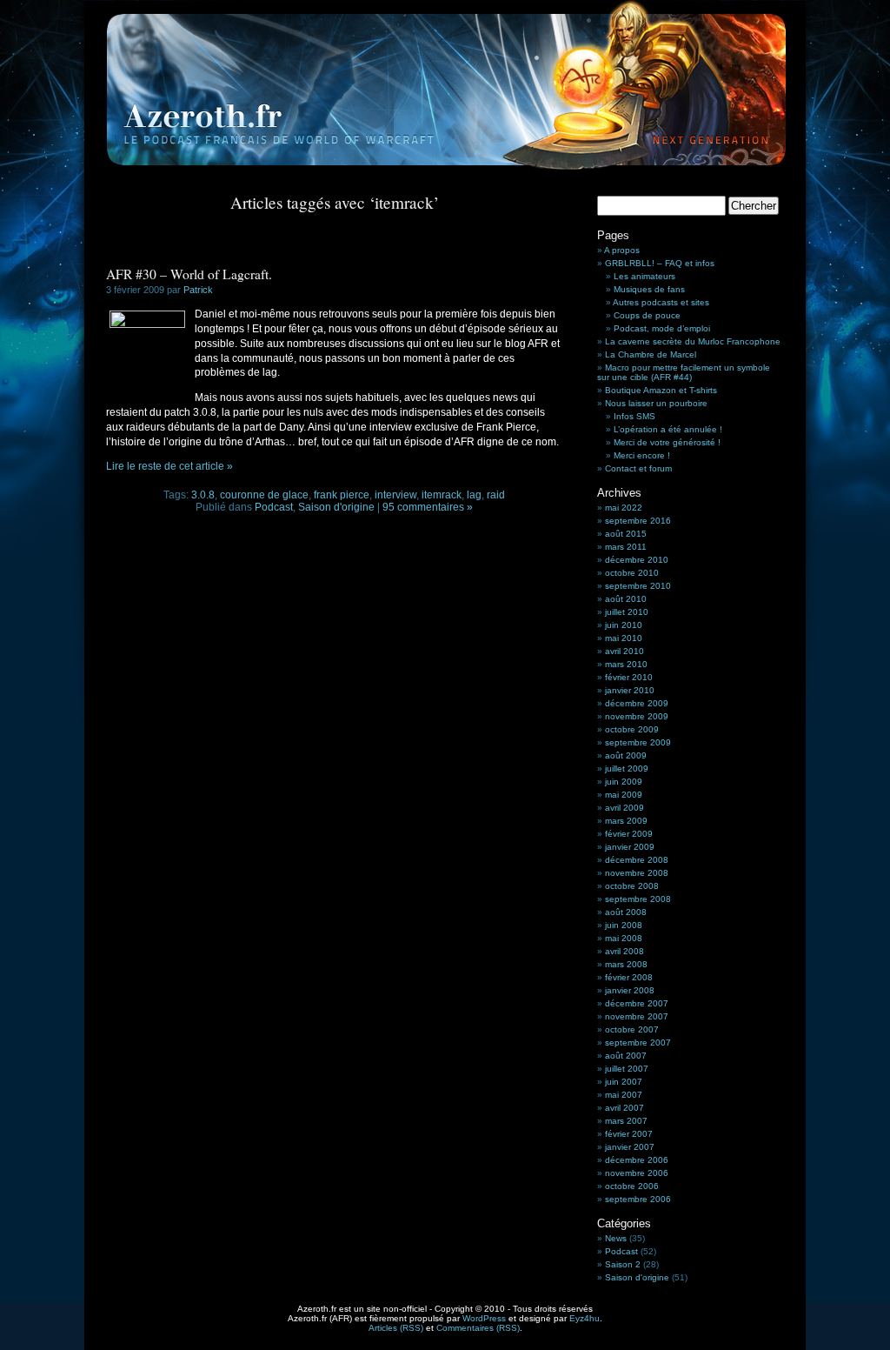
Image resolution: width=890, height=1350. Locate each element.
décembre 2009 (636, 703)
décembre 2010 (636, 560)
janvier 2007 (629, 1147)
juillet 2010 (626, 612)
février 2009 (629, 834)
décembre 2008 (636, 860)
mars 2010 (626, 664)
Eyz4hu (584, 1318)
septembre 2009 (638, 742)
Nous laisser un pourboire (656, 403)
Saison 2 (623, 1264)
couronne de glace (264, 495)
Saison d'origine (336, 507)
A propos (622, 250)
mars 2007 (626, 1121)
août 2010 (626, 599)
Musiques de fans (649, 289)
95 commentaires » (427, 507)
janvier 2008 (629, 990)
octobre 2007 (632, 1029)
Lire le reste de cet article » (169, 466)
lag (474, 495)
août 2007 (626, 1055)
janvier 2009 (629, 847)
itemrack (442, 495)
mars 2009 (626, 820)
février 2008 (629, 977)
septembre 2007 (638, 1042)
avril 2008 (624, 951)
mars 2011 (626, 546)
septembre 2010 (638, 586)
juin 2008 (623, 925)
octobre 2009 (632, 729)
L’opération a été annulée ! (668, 429)
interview (395, 495)
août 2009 (626, 755)
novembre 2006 (636, 1173)
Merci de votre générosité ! (667, 442)
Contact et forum (638, 468)
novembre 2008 (636, 873)
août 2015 (626, 533)
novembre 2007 (636, 1016)
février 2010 (629, 677)
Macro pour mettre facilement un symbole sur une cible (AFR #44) (683, 372)
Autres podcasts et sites (661, 302)
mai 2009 (623, 794)
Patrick (198, 289)
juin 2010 (623, 625)
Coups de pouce (647, 315)
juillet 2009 (626, 768)
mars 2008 (626, 964)
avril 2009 (624, 807)
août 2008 (626, 912)
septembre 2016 (638, 520)
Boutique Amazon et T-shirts (661, 390)
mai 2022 (623, 507)
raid (496, 495)
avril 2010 (624, 651)
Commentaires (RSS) (478, 1328)
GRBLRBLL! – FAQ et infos (659, 263)
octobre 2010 (632, 573)
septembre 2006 (638, 1199)
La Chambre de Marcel (650, 354)
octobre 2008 (632, 886)
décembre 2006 (636, 1160)
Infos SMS (634, 416)
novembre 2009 (636, 716)
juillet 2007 (626, 1068)
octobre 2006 (632, 1186)
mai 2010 (623, 638)
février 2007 (629, 1134)
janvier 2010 (629, 690)
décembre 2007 (636, 1003)
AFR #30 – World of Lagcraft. (189, 274)
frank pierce (341, 495)
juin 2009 (623, 781)
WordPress (484, 1318)
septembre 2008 (638, 899)
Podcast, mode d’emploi (662, 328)
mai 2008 (623, 938)
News (616, 1238)
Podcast (274, 507)
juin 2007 (623, 1081)
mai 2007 (623, 1094)
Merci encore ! (642, 455)
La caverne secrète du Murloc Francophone (692, 341)
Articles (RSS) (396, 1328)
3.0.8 (203, 495)
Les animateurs (644, 276)
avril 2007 (624, 1108)
